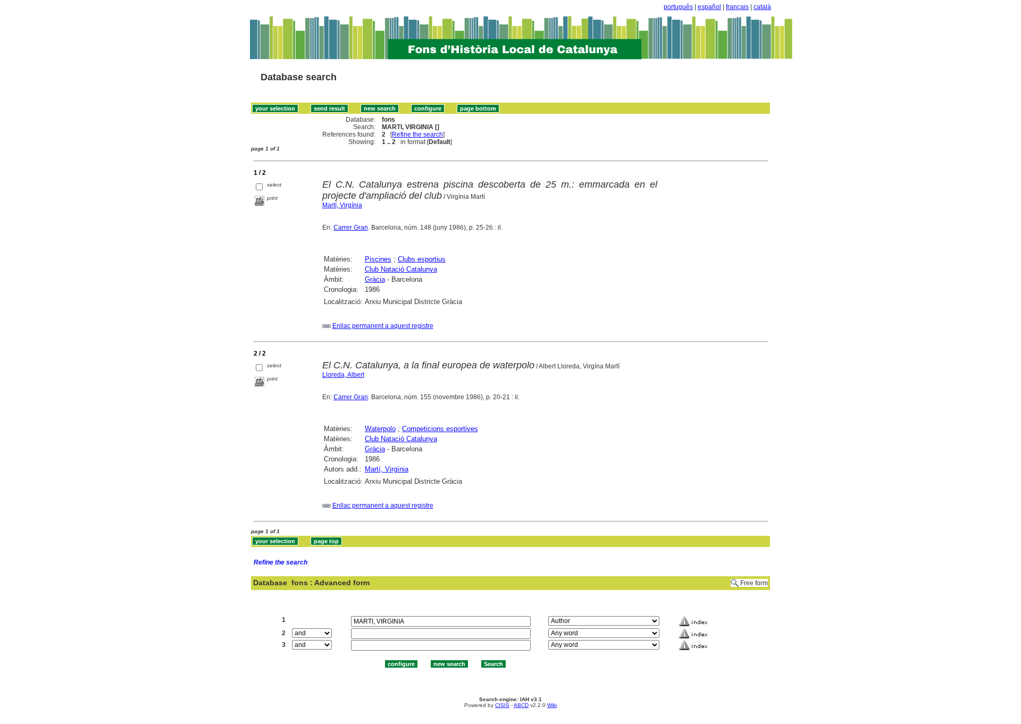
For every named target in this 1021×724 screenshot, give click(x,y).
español (709, 7)
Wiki (552, 705)
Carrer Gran (350, 227)
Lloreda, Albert (343, 374)
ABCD (521, 705)
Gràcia (375, 279)
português (678, 7)
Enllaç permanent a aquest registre (382, 326)
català (762, 7)
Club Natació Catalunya (401, 269)
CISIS (502, 705)
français (737, 7)
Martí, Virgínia (342, 205)
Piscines (378, 259)
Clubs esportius (422, 259)
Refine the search (417, 134)
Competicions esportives (440, 429)
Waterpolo (380, 429)
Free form (754, 583)
